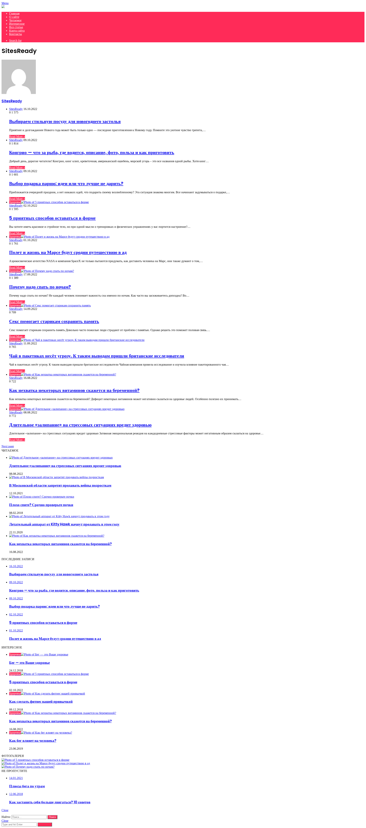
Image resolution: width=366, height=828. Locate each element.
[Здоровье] (3, 7)
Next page (8, 446)
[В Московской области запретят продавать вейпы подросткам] (56, 477)
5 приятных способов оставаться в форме (52, 218)
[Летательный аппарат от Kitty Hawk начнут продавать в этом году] (59, 516)
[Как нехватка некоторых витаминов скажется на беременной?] (56, 535)
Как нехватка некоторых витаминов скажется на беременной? (74, 390)
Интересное (17, 23)
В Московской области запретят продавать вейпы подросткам (60, 485)
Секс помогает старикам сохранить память (54, 321)
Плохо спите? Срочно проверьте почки (41, 504)
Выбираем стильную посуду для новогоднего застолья (65, 121)
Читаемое (15, 20)
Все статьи (16, 27)
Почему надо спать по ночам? (40, 287)
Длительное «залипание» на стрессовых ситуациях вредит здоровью (80, 425)
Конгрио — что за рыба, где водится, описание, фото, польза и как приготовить (91, 152)
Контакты (15, 34)
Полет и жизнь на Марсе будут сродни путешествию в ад (68, 252)
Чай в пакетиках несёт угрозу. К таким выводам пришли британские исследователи (96, 356)
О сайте (14, 16)
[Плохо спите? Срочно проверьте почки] (41, 496)
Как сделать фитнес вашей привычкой (41, 701)
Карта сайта (17, 30)
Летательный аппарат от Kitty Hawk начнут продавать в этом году (64, 524)
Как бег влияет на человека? (32, 740)
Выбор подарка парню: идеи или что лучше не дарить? (66, 183)
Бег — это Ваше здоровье (29, 662)
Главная (14, 13)
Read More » (17, 136)
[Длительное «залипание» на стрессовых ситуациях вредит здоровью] (61, 457)
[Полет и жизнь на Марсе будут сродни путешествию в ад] (46, 763)
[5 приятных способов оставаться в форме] (35, 759)
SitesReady (12, 101)
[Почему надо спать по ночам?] (28, 766)
